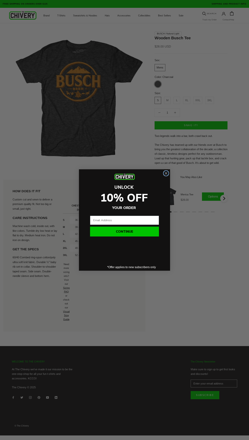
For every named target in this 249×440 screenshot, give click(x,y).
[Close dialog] (166, 173)
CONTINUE (124, 231)
